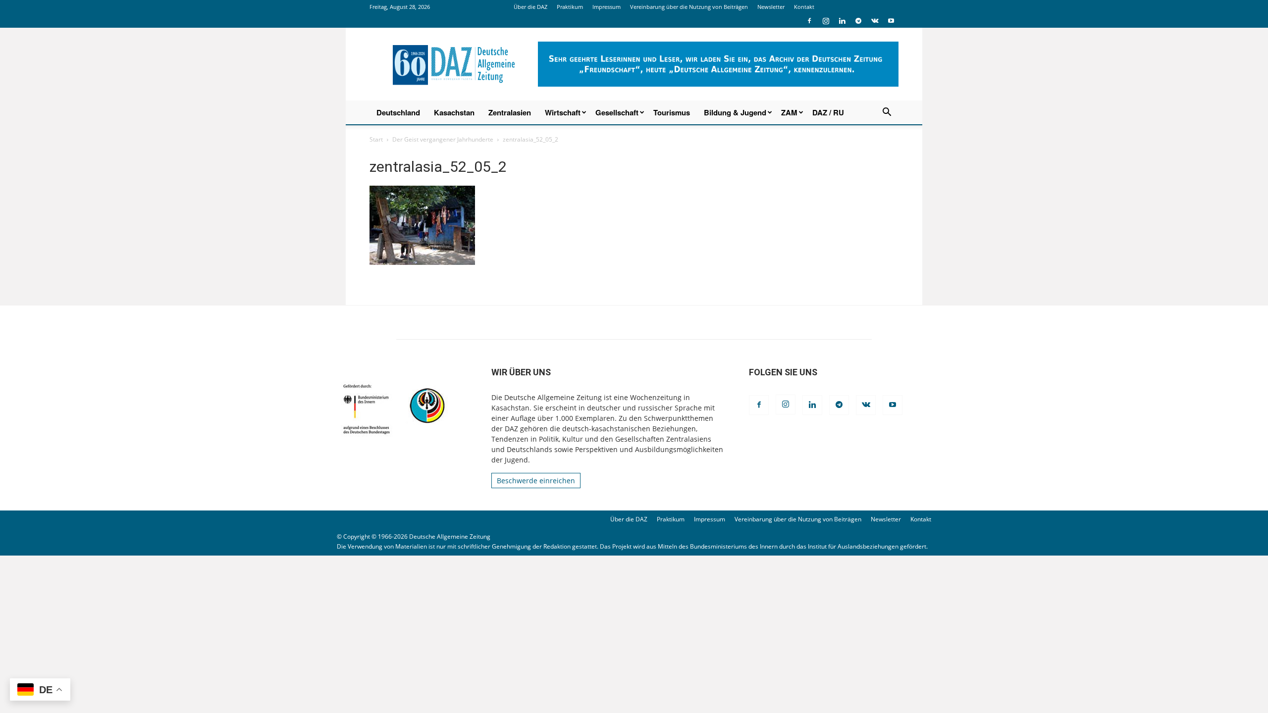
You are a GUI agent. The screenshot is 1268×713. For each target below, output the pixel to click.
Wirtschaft (563, 112)
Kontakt (804, 6)
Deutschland (398, 112)
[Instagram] (825, 21)
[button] (886, 113)
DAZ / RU (828, 112)
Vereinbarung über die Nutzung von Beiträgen (689, 6)
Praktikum (570, 6)
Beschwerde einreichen (536, 480)
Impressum (606, 6)
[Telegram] (858, 21)
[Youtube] (891, 21)
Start (376, 139)
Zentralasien (509, 112)
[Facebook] (809, 21)
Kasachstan (454, 112)
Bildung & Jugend (735, 112)
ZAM (789, 112)
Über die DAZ (530, 6)
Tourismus (671, 112)
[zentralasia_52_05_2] (422, 262)
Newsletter (771, 6)
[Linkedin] (842, 21)
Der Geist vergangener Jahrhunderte (442, 139)
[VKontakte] (874, 21)
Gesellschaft (616, 112)
